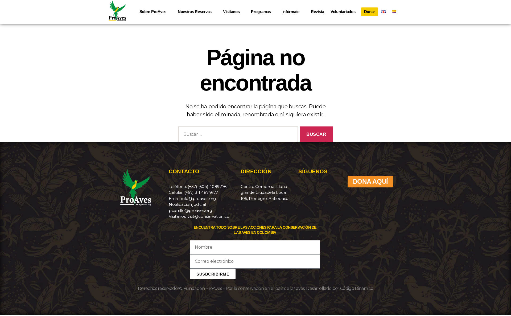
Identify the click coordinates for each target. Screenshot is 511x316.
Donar (369, 11)
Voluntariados (343, 11)
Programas (261, 11)
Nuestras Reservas (195, 11)
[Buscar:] (237, 135)
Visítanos (231, 11)
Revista (317, 11)
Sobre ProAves (153, 11)
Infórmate (291, 11)
